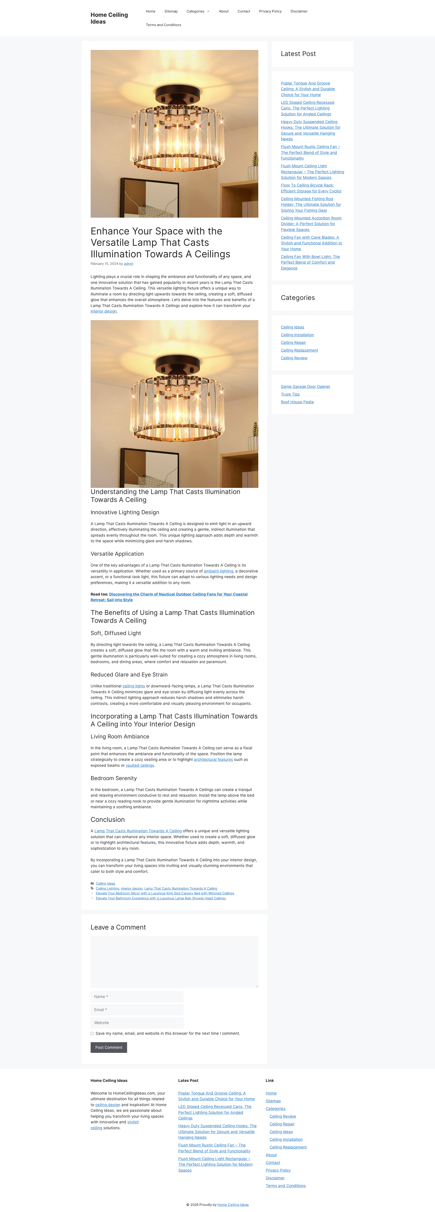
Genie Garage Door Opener (305, 386)
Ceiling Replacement (299, 350)
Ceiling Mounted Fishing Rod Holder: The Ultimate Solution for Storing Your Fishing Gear (311, 205)
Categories (195, 11)
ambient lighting (218, 571)
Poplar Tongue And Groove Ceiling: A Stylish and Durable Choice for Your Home (308, 89)
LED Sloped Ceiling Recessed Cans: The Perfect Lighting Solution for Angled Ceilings (307, 108)
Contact (244, 11)
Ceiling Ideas (105, 883)
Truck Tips (290, 394)
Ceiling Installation (297, 335)
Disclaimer (299, 11)
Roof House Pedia (297, 402)
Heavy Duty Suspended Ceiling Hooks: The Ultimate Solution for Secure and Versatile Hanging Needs (217, 1132)
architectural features (213, 759)
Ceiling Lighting (107, 888)
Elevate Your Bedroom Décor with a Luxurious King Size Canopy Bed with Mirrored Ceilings (165, 893)
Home (150, 11)
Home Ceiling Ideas (233, 1204)
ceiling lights (134, 686)
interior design (104, 311)
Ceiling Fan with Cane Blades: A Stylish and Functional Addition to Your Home (311, 243)
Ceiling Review (294, 358)
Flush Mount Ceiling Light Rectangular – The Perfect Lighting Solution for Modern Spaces (312, 172)
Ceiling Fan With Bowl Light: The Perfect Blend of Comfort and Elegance (310, 262)
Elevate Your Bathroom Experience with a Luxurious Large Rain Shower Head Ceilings (161, 898)
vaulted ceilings (140, 765)
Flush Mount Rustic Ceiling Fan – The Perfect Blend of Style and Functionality (310, 152)
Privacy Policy (270, 11)
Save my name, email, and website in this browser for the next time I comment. (168, 1033)
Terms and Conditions (163, 25)
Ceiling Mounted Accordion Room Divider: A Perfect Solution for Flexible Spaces (311, 224)
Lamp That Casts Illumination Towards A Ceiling (138, 831)
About (224, 11)
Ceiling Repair (293, 342)
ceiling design (107, 1104)
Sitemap (171, 11)
